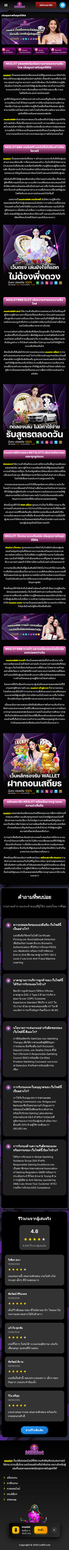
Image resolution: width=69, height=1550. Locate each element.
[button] (6, 5)
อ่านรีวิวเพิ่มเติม (34, 1430)
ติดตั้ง (41, 1529)
